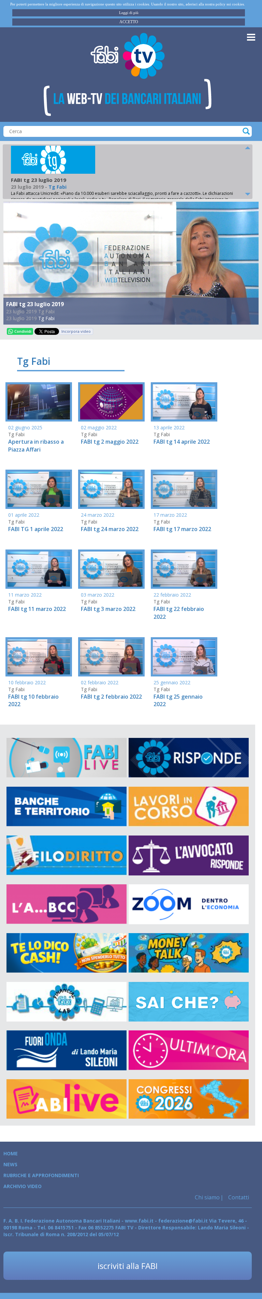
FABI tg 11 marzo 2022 (37, 609)
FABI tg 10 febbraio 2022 (33, 700)
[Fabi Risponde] (189, 758)
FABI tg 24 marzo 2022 (110, 529)
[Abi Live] (66, 1099)
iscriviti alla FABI (128, 1265)
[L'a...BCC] (66, 904)
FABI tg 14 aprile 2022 (182, 441)
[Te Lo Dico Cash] (66, 953)
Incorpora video (76, 331)
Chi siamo (207, 1197)
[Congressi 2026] (189, 1099)
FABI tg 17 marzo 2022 (182, 529)
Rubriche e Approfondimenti (41, 1175)
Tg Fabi (46, 318)
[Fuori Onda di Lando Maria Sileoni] (66, 1050)
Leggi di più (129, 13)
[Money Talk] (189, 953)
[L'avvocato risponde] (189, 855)
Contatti (238, 1197)
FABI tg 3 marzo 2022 (108, 609)
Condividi (22, 331)
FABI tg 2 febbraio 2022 (111, 696)
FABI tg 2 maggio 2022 (110, 441)
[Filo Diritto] (66, 855)
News (10, 1164)
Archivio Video (22, 1186)
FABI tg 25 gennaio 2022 (178, 700)
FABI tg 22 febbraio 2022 (179, 612)
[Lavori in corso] (189, 807)
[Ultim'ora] (189, 1050)
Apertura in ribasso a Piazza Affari (36, 445)
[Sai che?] (189, 1002)
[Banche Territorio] (66, 807)
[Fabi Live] (66, 758)
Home (10, 1153)
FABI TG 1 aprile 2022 (35, 529)
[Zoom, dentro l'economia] (189, 904)
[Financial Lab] (66, 1002)
